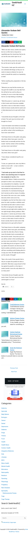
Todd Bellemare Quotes (17, 304)
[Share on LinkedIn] (16, 42)
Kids (2, 454)
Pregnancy (4, 484)
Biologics (4, 417)
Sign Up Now (15, 398)
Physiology (4, 481)
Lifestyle (4, 457)
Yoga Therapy (5, 499)
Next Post (14, 371)
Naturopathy (5, 472)
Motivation (3, 37)
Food (3, 439)
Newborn (4, 475)
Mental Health (5, 466)
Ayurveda (4, 411)
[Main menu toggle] (25, 3)
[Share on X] (7, 42)
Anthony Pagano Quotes (17, 318)
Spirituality (4, 491)
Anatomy (4, 408)
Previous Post (14, 368)
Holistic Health (5, 448)
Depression (4, 426)
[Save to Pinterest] (12, 42)
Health (3, 442)
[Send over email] (20, 42)
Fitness (3, 435)
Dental (3, 423)
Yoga (2, 496)
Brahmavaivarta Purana (9, 493)
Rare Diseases (5, 488)
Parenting (4, 478)
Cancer (3, 420)
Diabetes (4, 429)
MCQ (2, 460)
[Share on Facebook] (3, 42)
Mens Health (5, 463)
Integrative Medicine (7, 451)
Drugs (3, 432)
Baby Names (5, 414)
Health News (5, 445)
